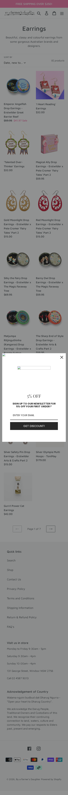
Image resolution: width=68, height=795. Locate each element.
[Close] (62, 357)
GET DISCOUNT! (34, 426)
